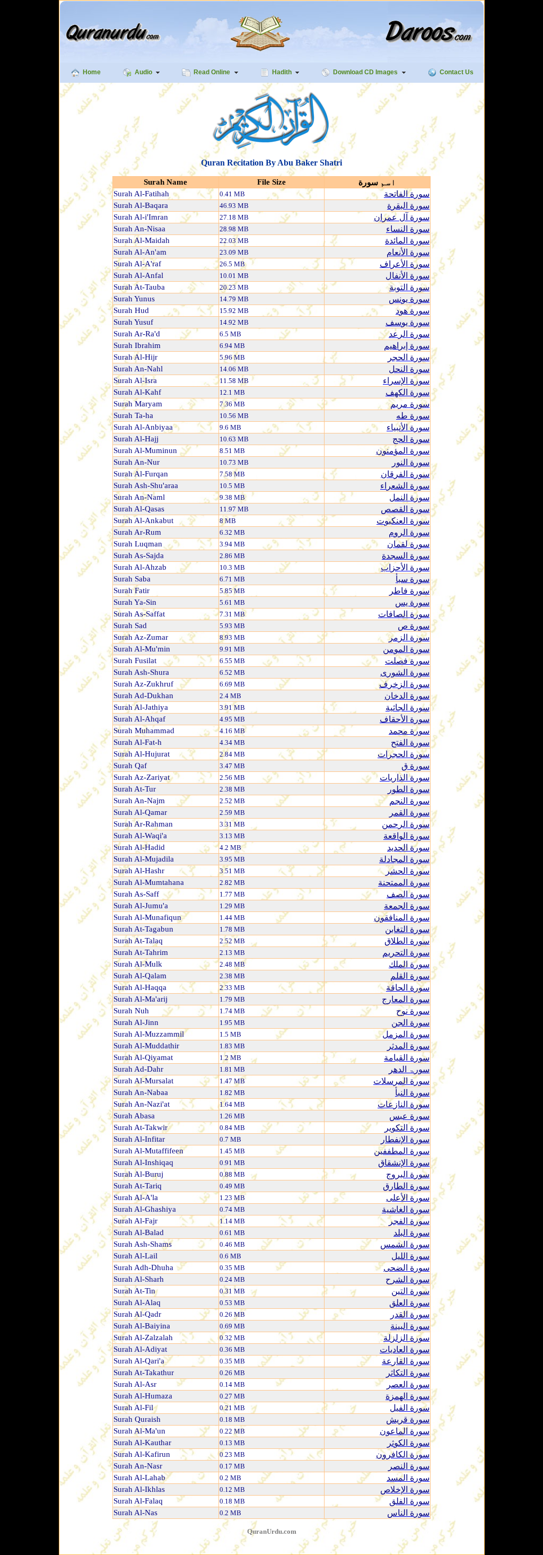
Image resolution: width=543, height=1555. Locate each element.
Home (92, 72)
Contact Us (457, 72)
